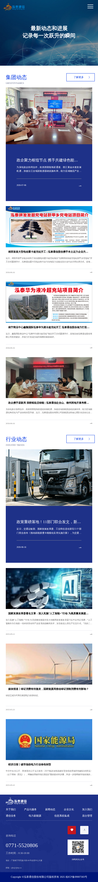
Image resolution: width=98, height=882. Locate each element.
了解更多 (79, 77)
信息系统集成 (61, 815)
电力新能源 (35, 815)
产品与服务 (30, 809)
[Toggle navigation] (60, 6)
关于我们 (11, 809)
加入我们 (87, 809)
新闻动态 (50, 809)
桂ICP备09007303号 (76, 876)
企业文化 (69, 809)
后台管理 (87, 815)
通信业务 (11, 815)
